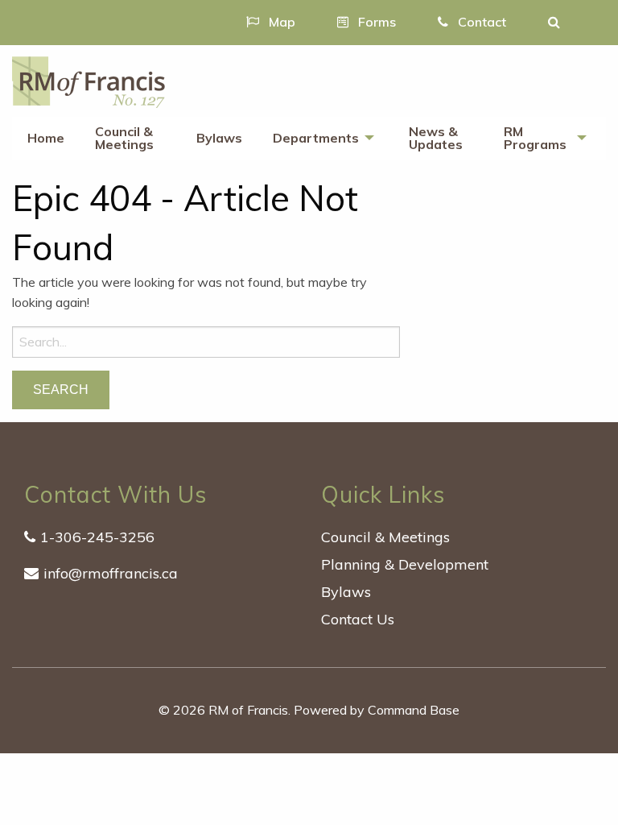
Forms (375, 22)
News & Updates (436, 137)
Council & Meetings (124, 137)
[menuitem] (46, 138)
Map (280, 22)
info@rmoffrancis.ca (110, 573)
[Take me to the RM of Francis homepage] (88, 81)
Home (45, 138)
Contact (480, 22)
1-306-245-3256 (97, 537)
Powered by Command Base (376, 710)
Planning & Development (404, 564)
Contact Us (357, 619)
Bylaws (219, 138)
